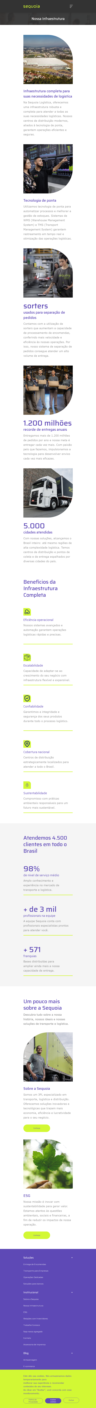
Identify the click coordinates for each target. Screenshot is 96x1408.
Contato (27, 1338)
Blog (26, 1353)
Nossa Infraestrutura (33, 1305)
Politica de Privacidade (33, 1400)
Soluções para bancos (33, 1283)
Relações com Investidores (35, 1318)
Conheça (36, 1128)
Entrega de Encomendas (34, 1264)
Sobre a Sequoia (30, 1299)
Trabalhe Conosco (31, 1325)
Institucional (30, 1292)
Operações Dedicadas (33, 1277)
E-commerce (29, 1366)
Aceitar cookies (53, 1400)
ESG (25, 1312)
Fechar (71, 1400)
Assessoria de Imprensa (34, 1344)
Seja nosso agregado (32, 1331)
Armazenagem (30, 1359)
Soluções (28, 1257)
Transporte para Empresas (35, 1270)
